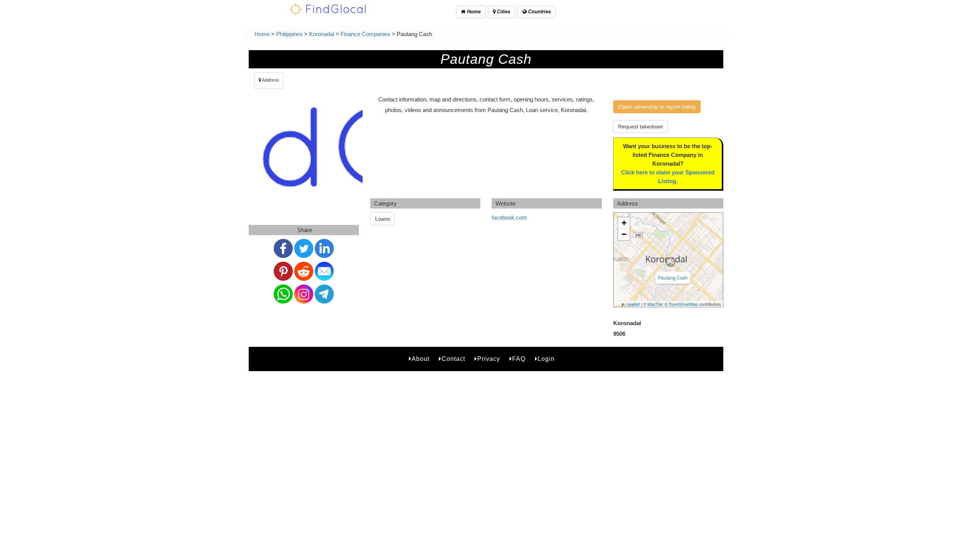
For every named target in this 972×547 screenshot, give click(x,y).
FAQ (518, 359)
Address (270, 80)
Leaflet (633, 304)
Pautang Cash (673, 277)
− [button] (624, 234)
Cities (502, 11)
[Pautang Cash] (670, 262)
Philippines (289, 34)
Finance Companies (365, 34)
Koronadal (321, 34)
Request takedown (640, 126)
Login (546, 359)
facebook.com (509, 217)
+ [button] (624, 223)
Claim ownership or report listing (657, 107)
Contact (453, 359)
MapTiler (655, 304)
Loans (382, 219)
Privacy (488, 359)
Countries (539, 11)
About (420, 359)
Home (473, 11)
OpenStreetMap (683, 304)
